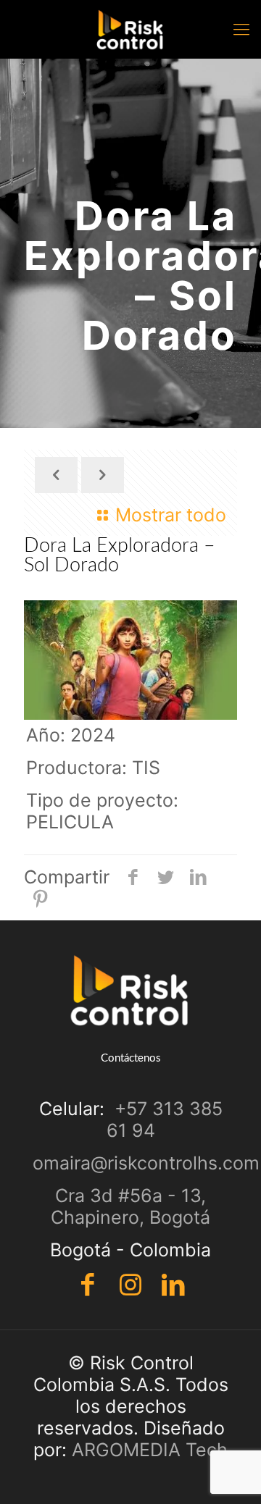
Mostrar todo (170, 515)
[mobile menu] (241, 29)
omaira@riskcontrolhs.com (146, 1163)
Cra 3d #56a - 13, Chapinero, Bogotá (130, 1206)
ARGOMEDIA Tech (150, 1450)
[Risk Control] (130, 29)
